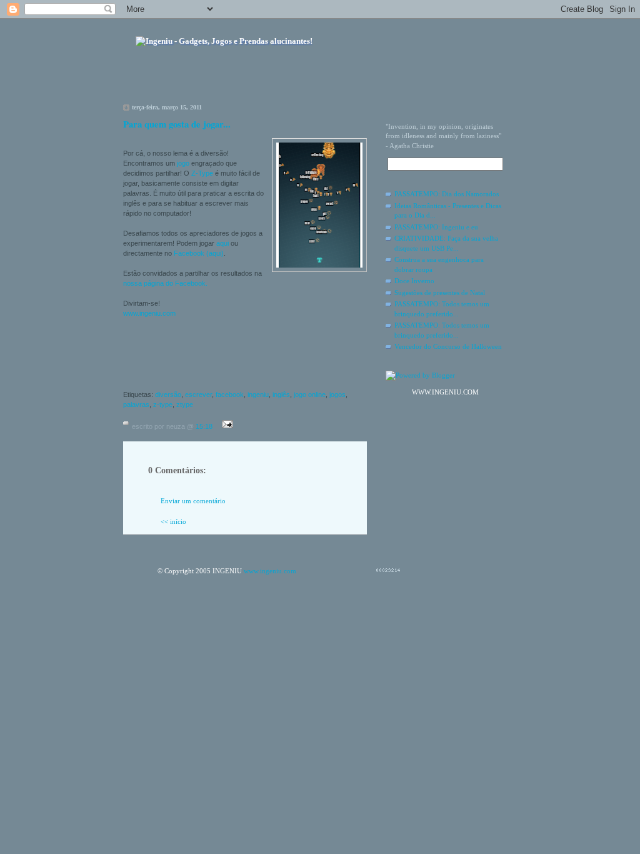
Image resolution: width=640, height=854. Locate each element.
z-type (162, 404)
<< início (173, 521)
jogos (337, 394)
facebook (230, 394)
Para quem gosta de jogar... (177, 124)
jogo (183, 163)
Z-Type (202, 173)
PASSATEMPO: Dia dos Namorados (446, 194)
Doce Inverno (414, 280)
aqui (222, 243)
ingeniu (258, 394)
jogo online (310, 394)
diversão (168, 394)
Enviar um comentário (193, 501)
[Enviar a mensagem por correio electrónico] (225, 426)
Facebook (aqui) (199, 253)
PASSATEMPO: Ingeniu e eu (436, 227)
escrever (198, 394)
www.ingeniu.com (149, 313)
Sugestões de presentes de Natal (439, 292)
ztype (184, 404)
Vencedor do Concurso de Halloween (448, 346)
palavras (136, 404)
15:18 (204, 426)
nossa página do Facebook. (165, 283)
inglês (281, 394)
